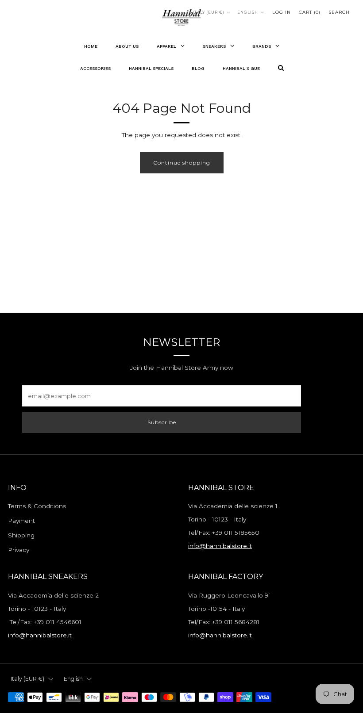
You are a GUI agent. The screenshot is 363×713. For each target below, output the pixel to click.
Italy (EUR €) (208, 12)
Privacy (18, 549)
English (247, 12)
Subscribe (161, 422)
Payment (21, 520)
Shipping (21, 535)
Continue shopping (181, 162)
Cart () (310, 12)
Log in (281, 12)
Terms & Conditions (37, 506)
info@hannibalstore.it (220, 545)
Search (339, 12)
